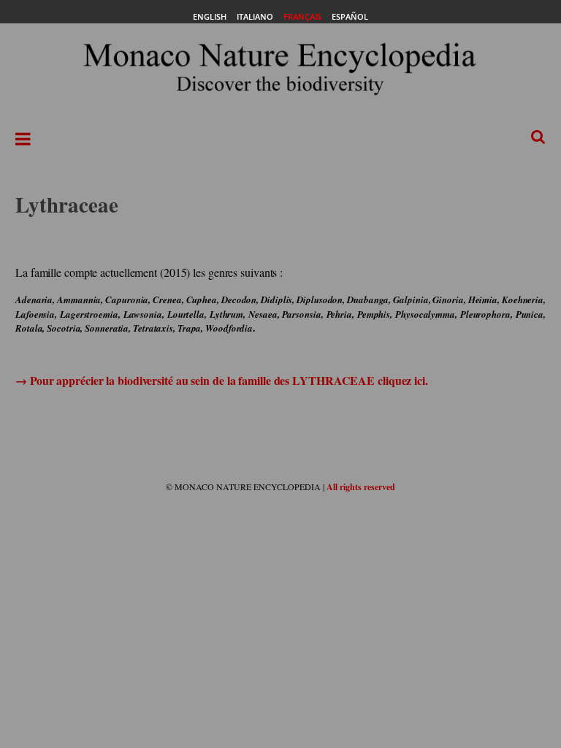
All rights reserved (361, 487)
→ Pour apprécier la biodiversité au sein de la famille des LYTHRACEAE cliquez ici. (221, 380)
